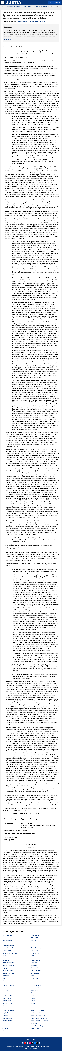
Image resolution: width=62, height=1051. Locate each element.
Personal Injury (35, 953)
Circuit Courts (6, 998)
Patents (4, 1023)
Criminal (33, 940)
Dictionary (34, 963)
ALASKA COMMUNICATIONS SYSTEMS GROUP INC (35, 6)
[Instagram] (30, 1043)
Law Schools (35, 960)
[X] (37, 1043)
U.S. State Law (36, 985)
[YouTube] (25, 1043)
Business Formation (8, 963)
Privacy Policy (50, 1046)
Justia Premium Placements (39, 1018)
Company (27, 1046)
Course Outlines (36, 970)
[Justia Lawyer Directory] (39, 1043)
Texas (33, 1003)
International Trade (8, 973)
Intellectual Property (8, 970)
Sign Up (57, 2)
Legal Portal (19, 1046)
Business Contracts (15, 6)
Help (32, 1046)
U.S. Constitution (7, 988)
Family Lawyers (7, 950)
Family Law (34, 950)
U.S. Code (5, 990)
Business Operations (8, 965)
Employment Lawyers (8, 945)
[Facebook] (27, 1043)
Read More (7, 39)
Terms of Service (40, 1046)
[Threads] (32, 1043)
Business (5, 960)
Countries (5, 1028)
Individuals (35, 935)
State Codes (34, 990)
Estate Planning (36, 948)
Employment (6, 968)
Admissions (34, 965)
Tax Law (4, 978)
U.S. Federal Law (8, 985)
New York (34, 1001)
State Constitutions (37, 988)
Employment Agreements (37, 21)
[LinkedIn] (23, 1043)
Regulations (6, 993)
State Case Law (35, 993)
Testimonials (35, 1028)
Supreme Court (7, 995)
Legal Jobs (5, 1013)
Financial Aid (34, 968)
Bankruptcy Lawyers (8, 937)
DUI (32, 945)
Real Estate (5, 976)
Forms (7, 6)
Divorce (33, 943)
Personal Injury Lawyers (9, 953)
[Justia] (13, 2)
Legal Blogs (6, 1015)
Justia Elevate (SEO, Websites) (40, 1021)
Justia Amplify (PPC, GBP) (38, 1023)
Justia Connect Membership (39, 1013)
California (34, 995)
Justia (2, 6)
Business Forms (7, 1018)
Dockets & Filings (7, 1003)
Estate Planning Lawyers (9, 948)
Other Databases (8, 1010)
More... (4, 956)
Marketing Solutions (38, 1010)
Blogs (32, 976)
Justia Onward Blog (37, 1026)
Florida (33, 998)
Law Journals (35, 973)
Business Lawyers (7, 940)
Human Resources (22, 21)
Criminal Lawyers (7, 943)
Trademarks (6, 1026)
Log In (51, 2)
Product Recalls (7, 1021)
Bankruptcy (34, 937)
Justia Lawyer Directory (38, 1015)
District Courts (6, 1001)
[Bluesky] (35, 1043)
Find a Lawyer (7, 935)
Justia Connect (11, 1046)
